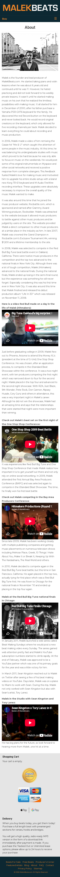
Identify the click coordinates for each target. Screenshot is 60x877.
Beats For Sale (13, 862)
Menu (4, 18)
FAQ (41, 865)
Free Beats (28, 862)
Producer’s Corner (45, 862)
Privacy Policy (25, 868)
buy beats (19, 823)
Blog (26, 865)
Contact (50, 865)
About (34, 865)
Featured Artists (14, 865)
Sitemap (38, 868)
